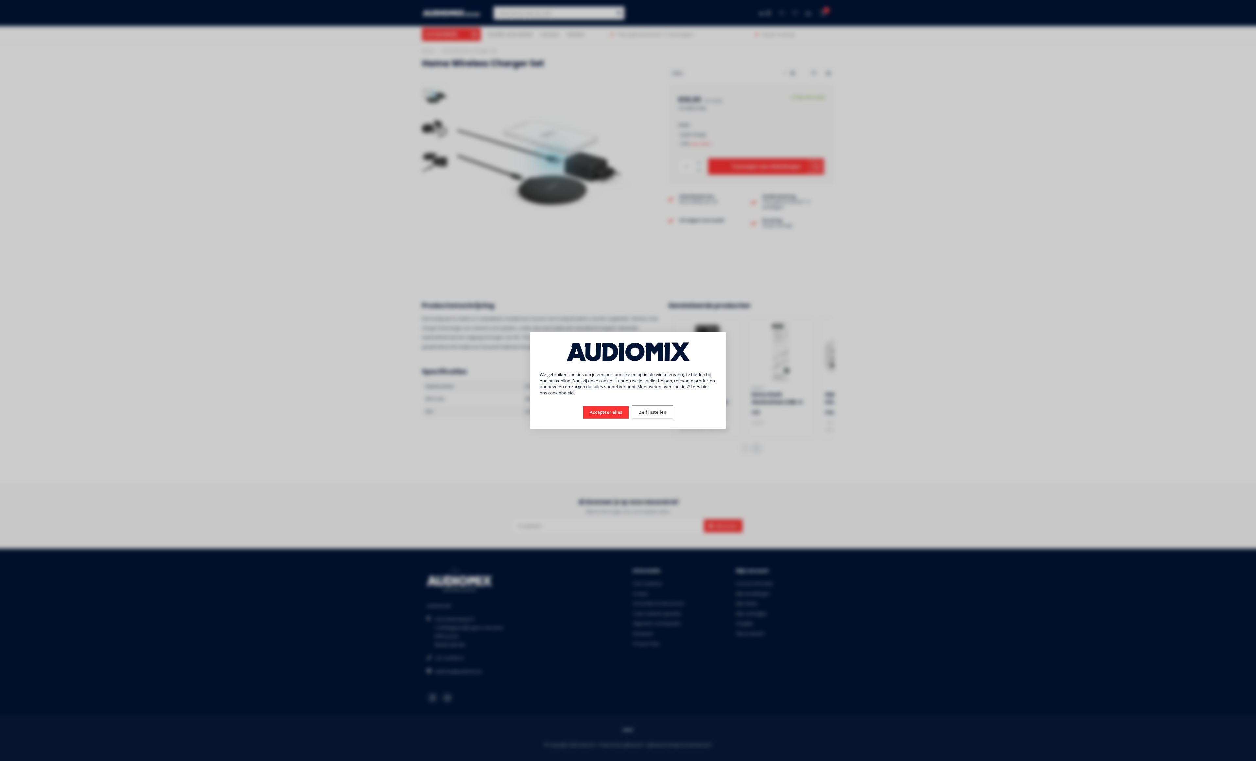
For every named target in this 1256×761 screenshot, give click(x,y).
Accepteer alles (606, 412)
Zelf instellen (652, 412)
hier (705, 386)
